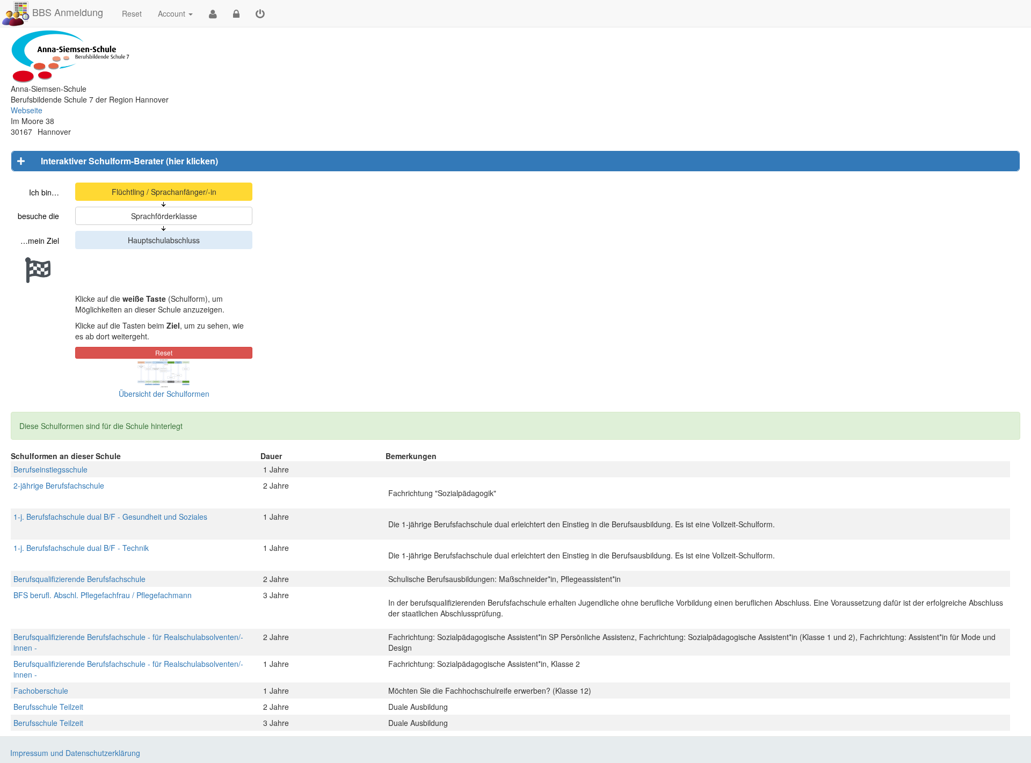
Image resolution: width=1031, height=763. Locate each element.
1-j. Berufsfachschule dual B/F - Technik (81, 547)
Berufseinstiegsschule (50, 469)
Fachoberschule (40, 690)
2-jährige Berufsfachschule (58, 485)
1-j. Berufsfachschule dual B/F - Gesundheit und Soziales (110, 516)
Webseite (26, 110)
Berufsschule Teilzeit (48, 706)
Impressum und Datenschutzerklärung (75, 752)
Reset (132, 13)
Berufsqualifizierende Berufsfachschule (79, 578)
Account (171, 13)
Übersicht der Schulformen (164, 393)
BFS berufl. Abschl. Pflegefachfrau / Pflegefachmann (102, 595)
